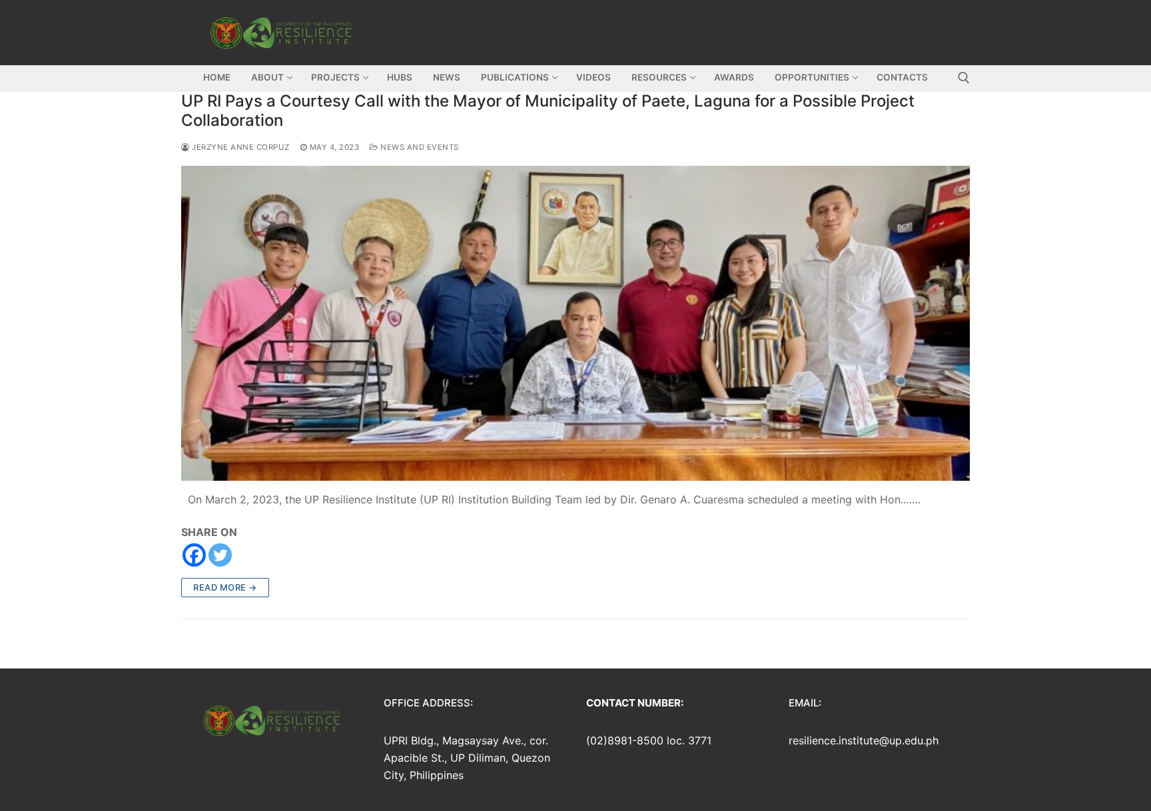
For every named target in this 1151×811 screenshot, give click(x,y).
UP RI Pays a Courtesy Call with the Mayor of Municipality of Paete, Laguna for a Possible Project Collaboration (548, 110)
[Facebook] (194, 555)
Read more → (225, 587)
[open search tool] (964, 78)
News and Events (418, 147)
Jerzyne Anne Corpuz (240, 147)
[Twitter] (220, 555)
